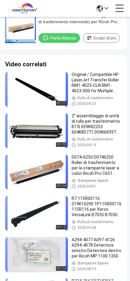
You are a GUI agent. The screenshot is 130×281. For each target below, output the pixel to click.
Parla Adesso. (63, 38)
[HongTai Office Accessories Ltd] (25, 8)
